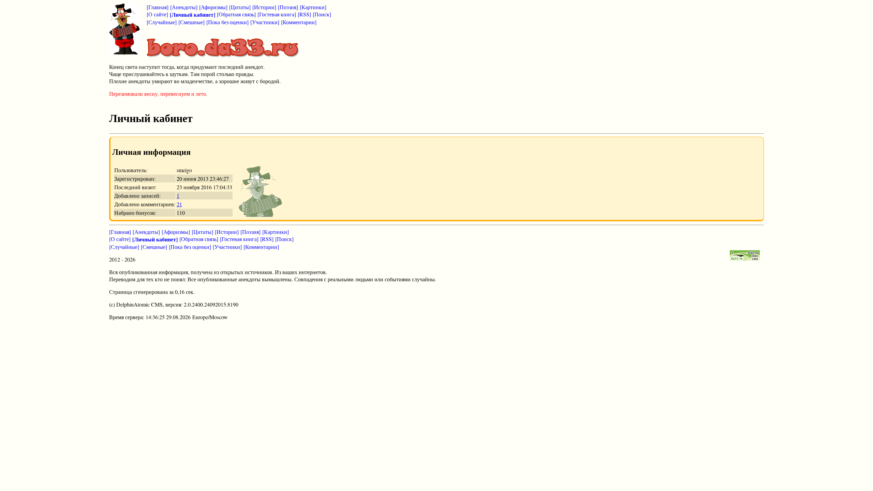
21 (179, 204)
